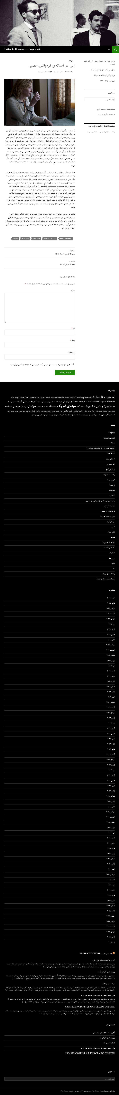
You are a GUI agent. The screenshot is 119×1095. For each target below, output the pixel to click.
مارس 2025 (111, 635)
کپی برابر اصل (35, 415)
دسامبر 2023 (110, 687)
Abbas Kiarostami (104, 397)
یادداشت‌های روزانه (108, 574)
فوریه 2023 (111, 739)
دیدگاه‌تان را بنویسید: (44, 72)
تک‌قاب (112, 496)
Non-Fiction (89, 402)
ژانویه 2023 (111, 744)
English (111, 433)
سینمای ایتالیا (41, 407)
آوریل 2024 (111, 671)
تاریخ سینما (40, 402)
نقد (114, 569)
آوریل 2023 (111, 729)
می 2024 (112, 666)
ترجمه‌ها (112, 485)
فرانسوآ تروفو (35, 411)
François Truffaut (57, 398)
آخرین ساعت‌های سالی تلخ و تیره (103, 960)
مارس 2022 (111, 781)
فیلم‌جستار (22, 411)
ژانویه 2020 (111, 901)
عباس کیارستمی (71, 411)
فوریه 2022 (111, 786)
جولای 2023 (110, 713)
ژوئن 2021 (111, 828)
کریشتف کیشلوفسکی (47, 415)
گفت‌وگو (112, 553)
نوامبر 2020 (111, 864)
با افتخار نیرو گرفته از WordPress (70, 1091)
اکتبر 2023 (111, 697)
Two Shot (111, 454)
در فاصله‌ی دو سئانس (108, 511)
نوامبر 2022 (111, 750)
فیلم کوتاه (28, 411)
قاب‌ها (113, 538)
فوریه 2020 (111, 896)
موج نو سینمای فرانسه (12, 411)
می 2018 (112, 943)
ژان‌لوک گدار (65, 415)
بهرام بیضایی (48, 402)
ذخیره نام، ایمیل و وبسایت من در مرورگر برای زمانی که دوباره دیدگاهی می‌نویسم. (41, 365)
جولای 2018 (110, 932)
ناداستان (112, 415)
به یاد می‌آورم (110, 470)
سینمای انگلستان (51, 407)
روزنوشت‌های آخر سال (107, 517)
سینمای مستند (102, 411)
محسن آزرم (57, 72)
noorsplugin (110, 1091)
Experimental (109, 438)
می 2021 (112, 833)
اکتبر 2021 (111, 807)
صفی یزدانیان (83, 411)
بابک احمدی (55, 402)
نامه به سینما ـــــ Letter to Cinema (22, 49)
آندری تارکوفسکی (68, 402)
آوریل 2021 (111, 838)
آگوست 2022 (110, 755)
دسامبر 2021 (110, 796)
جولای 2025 (110, 619)
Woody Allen (50, 238)
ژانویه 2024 (111, 682)
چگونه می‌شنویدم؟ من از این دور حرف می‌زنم (90, 415)
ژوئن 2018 (111, 937)
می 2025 (112, 624)
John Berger (15, 398)
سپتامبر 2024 (110, 645)
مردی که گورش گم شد (67, 263)
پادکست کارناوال (109, 475)
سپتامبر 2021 (110, 812)
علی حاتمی (59, 411)
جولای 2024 (110, 656)
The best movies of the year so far (101, 449)
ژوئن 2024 (111, 661)
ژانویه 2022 (111, 791)
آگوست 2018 (110, 927)
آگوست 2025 (110, 614)
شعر (88, 411)
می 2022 (112, 770)
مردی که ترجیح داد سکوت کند (65, 252)
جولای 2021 (110, 823)
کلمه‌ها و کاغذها (109, 548)
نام (73, 328)
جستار (9, 402)
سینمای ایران (28, 406)
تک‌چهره (112, 491)
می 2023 (112, 723)
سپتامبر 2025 (110, 609)
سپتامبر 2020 (110, 875)
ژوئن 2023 (111, 718)
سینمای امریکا (25, 238)
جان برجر (13, 402)
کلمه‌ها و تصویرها (109, 543)
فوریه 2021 (111, 849)
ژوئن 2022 (111, 765)
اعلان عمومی (110, 465)
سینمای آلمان (81, 407)
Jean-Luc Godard (28, 398)
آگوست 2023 (110, 708)
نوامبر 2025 (111, 603)
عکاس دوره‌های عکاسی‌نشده (48, 411)
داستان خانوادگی (109, 506)
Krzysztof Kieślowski (107, 402)
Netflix (96, 402)
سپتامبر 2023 (110, 703)
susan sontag (79, 402)
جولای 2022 (110, 760)
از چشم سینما (110, 459)
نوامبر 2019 (111, 911)
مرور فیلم (71, 61)
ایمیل (72, 340)
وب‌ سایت (71, 352)
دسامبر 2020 (110, 859)
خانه (109, 49)
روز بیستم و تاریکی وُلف (106, 972)
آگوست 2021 (110, 817)
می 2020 (112, 885)
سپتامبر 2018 (110, 922)
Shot (113, 444)
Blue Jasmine (66, 238)
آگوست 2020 (110, 880)
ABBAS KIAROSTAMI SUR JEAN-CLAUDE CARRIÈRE (90, 1007)
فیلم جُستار (111, 532)
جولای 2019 (110, 916)
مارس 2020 (111, 890)
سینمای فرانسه (12, 406)
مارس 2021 (111, 843)
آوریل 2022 (111, 776)
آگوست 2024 (110, 650)
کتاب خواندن (57, 415)
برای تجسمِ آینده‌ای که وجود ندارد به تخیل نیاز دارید (98, 996)
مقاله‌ (113, 564)
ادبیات (60, 402)
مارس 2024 (111, 677)
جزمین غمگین (36, 238)
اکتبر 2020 (111, 870)
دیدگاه (72, 291)
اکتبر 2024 (111, 640)
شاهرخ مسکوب (94, 411)
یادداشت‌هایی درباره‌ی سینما (106, 579)
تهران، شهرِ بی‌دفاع (109, 984)
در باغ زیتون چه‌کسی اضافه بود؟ (100, 406)
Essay (67, 398)
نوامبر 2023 (111, 692)
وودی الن (15, 238)
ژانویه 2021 (111, 854)
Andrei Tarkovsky (76, 398)
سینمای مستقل (111, 411)
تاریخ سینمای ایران (26, 401)
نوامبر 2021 (111, 802)
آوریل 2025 (111, 630)
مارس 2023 (111, 734)
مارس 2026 (111, 598)
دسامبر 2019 (110, 906)
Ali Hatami (88, 398)
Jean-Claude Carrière (43, 398)
